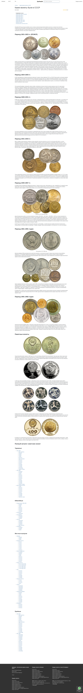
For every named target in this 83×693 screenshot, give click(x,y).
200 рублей (21, 634)
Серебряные (19, 526)
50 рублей (20, 521)
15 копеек (20, 461)
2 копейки (20, 465)
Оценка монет (14, 680)
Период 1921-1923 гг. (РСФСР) (21, 14)
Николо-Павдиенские (20, 551)
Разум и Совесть (20, 562)
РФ (15, 1)
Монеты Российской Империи (16, 670)
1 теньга (20, 548)
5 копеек (20, 463)
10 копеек (20, 462)
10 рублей (20, 471)
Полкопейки (21, 632)
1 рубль (20, 456)
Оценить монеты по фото (79, 691)
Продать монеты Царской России (17, 682)
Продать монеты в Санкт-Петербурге (60, 667)
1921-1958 (18, 450)
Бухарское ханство (20, 540)
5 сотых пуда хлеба (22, 566)
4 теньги (20, 545)
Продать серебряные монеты (16, 684)
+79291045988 (54, 684)
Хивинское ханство (20, 578)
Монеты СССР (14, 671)
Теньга (20, 583)
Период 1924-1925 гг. (19, 15)
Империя (3, 1)
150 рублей (21, 513)
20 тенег (20, 541)
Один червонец (21, 525)
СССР (9, 1)
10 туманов (21, 585)
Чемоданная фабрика (21, 591)
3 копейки (20, 464)
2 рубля (20, 455)
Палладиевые (19, 514)
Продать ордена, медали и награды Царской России (20, 688)
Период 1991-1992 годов (20, 21)
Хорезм (18, 584)
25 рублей (20, 522)
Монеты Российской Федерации (17, 672)
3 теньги (20, 546)
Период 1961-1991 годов (20, 20)
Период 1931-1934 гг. (19, 17)
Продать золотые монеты (16, 683)
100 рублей (21, 520)
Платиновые (19, 512)
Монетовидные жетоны (21, 485)
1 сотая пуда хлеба (22, 568)
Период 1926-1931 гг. (19, 16)
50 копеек (20, 457)
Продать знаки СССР (15, 689)
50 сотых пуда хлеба (22, 563)
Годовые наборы (22, 469)
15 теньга (20, 581)
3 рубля (20, 454)
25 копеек (20, 623)
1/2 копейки (21, 650)
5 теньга (20, 544)
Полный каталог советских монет (22, 23)
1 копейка (20, 483)
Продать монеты (79, 1)
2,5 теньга (20, 582)
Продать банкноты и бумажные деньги (18, 687)
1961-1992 (18, 470)
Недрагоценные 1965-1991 (21, 503)
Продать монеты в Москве (38, 667)
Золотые (18, 519)
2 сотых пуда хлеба (22, 567)
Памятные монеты (19, 22)
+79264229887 (34, 685)
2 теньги (20, 547)
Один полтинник (21, 458)
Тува (17, 569)
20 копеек (20, 476)
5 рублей (20, 472)
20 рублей (20, 590)
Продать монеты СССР (15, 681)
